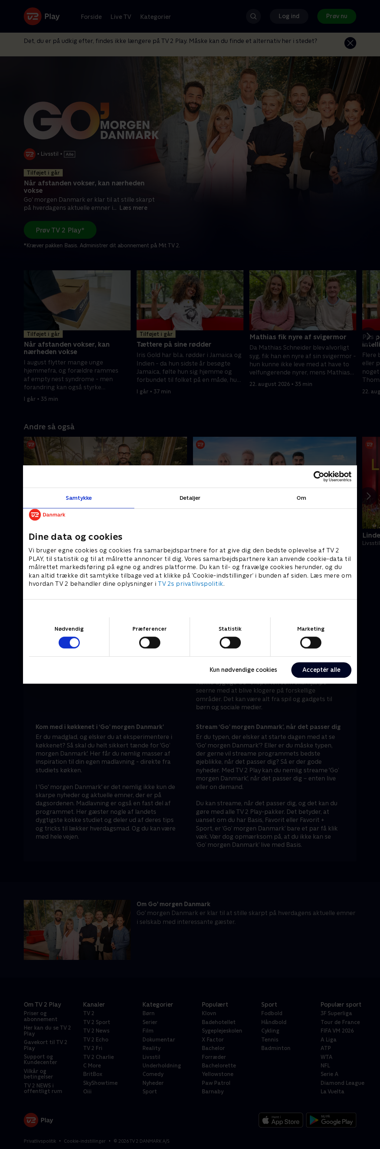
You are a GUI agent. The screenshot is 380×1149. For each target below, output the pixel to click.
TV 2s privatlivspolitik (190, 583)
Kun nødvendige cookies (243, 669)
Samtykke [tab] (79, 498)
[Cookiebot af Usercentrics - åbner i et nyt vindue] (318, 476)
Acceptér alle (321, 669)
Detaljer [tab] (190, 498)
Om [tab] (301, 498)
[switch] (149, 642)
